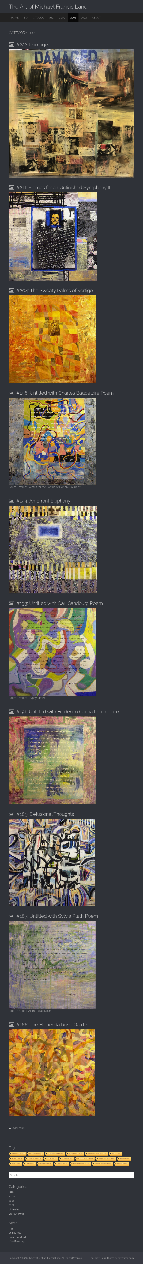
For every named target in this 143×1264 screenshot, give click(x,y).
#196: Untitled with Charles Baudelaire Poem (65, 393)
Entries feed (15, 1232)
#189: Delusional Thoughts (45, 814)
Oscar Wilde (51, 1158)
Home (14, 17)
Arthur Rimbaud (18, 1153)
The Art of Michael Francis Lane (48, 6)
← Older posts (16, 1128)
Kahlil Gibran (17, 1158)
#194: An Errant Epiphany (43, 501)
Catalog (38, 17)
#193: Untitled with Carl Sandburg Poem (59, 603)
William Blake (62, 1164)
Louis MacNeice (34, 1158)
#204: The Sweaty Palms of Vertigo (54, 290)
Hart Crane (116, 1153)
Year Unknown (17, 1214)
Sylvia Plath (124, 1158)
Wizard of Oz (122, 1164)
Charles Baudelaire (55, 1153)
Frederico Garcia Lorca (97, 1153)
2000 (62, 17)
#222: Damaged (33, 44)
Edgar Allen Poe (75, 1153)
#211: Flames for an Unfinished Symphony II (63, 187)
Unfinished (30, 1164)
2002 (84, 17)
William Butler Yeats (81, 1164)
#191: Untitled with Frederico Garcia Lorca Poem (68, 712)
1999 (51, 17)
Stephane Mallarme (106, 1158)
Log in (12, 1228)
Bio (26, 17)
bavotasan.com (126, 1258)
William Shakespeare (103, 1164)
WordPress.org (17, 1241)
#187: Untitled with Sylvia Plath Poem (57, 916)
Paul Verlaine (67, 1158)
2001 (73, 17)
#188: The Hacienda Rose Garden (52, 1025)
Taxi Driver (16, 1164)
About (96, 17)
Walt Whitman (45, 1164)
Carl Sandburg (36, 1153)
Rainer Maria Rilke (85, 1158)
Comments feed (17, 1237)
